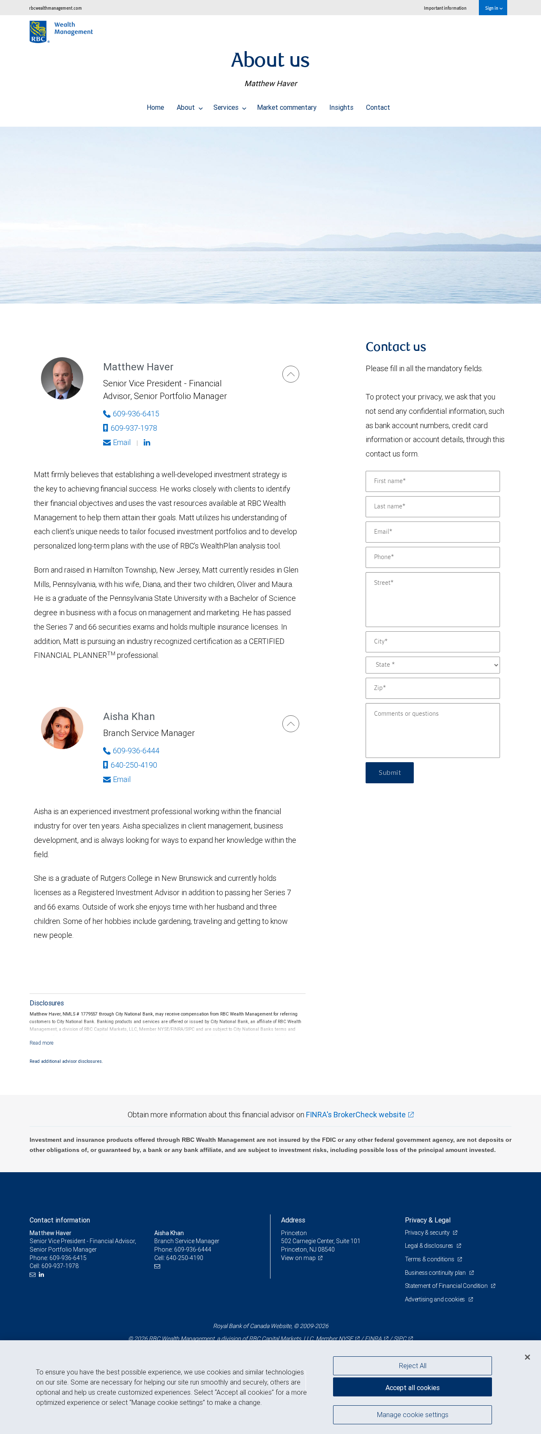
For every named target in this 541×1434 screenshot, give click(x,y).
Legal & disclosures (429, 1245)
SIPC (399, 1338)
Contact (378, 107)
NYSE (346, 1338)
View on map (298, 1258)
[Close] (527, 1357)
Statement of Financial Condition (447, 1286)
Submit (390, 772)
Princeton (294, 1233)
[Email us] (34, 1275)
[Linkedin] (148, 442)
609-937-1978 (134, 428)
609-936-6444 (136, 750)
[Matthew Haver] (290, 374)
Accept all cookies (412, 1387)
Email (122, 442)
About (187, 107)
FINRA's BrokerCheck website (356, 1114)
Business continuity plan (436, 1272)
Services (226, 107)
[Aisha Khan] (290, 723)
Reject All (412, 1365)
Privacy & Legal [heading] (428, 1220)
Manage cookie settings (412, 1414)
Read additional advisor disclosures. (66, 1061)
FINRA (373, 1338)
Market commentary (287, 107)
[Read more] (42, 1043)
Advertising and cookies (435, 1299)
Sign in (492, 8)
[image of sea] (270, 215)
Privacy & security (428, 1232)
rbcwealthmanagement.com (55, 8)
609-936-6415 (136, 413)
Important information (445, 8)
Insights (341, 107)
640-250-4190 (134, 765)
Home (155, 107)
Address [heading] (293, 1220)
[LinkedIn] (42, 1275)
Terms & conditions (430, 1259)
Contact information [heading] (60, 1220)
